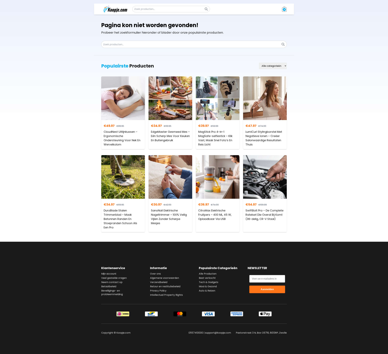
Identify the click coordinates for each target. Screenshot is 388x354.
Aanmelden (267, 289)
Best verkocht (207, 278)
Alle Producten (207, 273)
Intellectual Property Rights (166, 295)
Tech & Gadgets (208, 282)
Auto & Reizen (207, 290)
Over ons (155, 273)
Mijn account (108, 273)
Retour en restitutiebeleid (165, 286)
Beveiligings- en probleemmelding (112, 292)
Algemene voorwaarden (164, 278)
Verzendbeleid (158, 282)
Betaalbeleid (108, 286)
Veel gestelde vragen (114, 278)
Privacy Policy (158, 290)
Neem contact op (111, 282)
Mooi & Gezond (208, 286)
